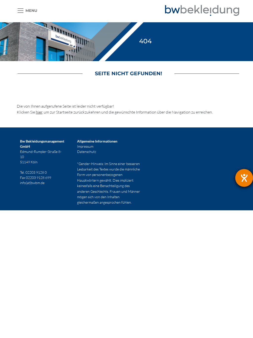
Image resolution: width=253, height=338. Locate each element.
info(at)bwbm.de (32, 183)
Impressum (85, 146)
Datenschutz (86, 151)
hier (39, 112)
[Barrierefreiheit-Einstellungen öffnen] (244, 178)
